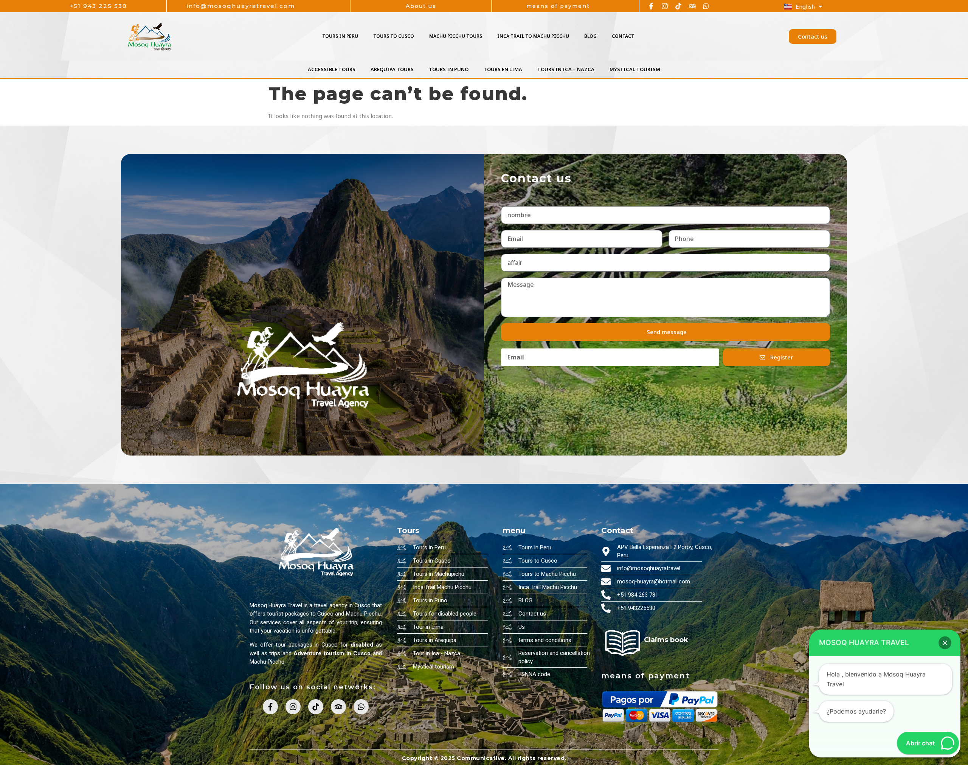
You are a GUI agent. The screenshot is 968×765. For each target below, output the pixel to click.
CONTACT (623, 36)
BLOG (590, 36)
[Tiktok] (678, 6)
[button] (945, 642)
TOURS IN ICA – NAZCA (565, 69)
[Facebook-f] (651, 6)
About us (421, 6)
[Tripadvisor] (692, 6)
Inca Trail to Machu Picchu (533, 36)
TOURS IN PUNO (448, 69)
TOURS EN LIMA (503, 69)
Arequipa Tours (392, 69)
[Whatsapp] (706, 6)
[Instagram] (665, 6)
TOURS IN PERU (340, 36)
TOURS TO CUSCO (393, 36)
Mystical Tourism (635, 69)
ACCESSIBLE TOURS (331, 69)
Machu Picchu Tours (455, 36)
